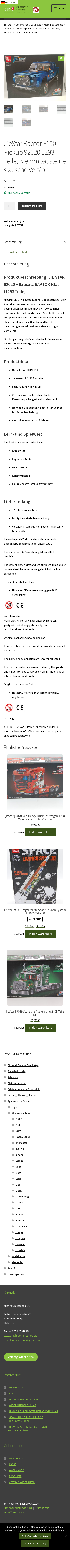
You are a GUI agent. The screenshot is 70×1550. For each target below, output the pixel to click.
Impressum (16, 1387)
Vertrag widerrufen (22, 1482)
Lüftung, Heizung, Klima (22, 1095)
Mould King (22, 1196)
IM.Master (21, 1143)
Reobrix (19, 1220)
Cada (18, 1125)
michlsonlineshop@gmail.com (23, 1340)
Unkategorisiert (17, 1274)
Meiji (18, 1184)
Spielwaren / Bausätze (28, 24)
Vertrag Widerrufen (21, 1357)
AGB (11, 1393)
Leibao (19, 1160)
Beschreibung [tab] (13, 242)
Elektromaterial (17, 1083)
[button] (61, 58)
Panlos (19, 1214)
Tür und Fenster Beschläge (23, 1065)
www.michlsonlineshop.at (20, 1335)
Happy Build (22, 1137)
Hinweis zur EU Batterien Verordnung (33, 1411)
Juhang (19, 1155)
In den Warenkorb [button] (40, 832)
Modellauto (18, 1256)
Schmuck (13, 1077)
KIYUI (18, 1172)
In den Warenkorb (32, 205)
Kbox (18, 1166)
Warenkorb (16, 1470)
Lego (14, 1107)
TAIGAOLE (21, 1226)
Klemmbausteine (53, 24)
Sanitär (12, 1268)
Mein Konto (16, 1458)
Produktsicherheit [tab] (15, 252)
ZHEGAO (20, 1244)
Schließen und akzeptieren (35, 1536)
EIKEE (18, 1119)
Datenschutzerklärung (24, 1399)
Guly (18, 1131)
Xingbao (20, 1238)
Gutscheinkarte (16, 1071)
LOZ (17, 1208)
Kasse (12, 1464)
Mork (18, 1190)
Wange (19, 1232)
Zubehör (20, 1250)
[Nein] (65, 1536)
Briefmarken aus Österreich (24, 1089)
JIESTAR (8, 28)
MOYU (19, 1202)
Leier (18, 1178)
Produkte (15, 1476)
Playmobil (17, 1262)
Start (10, 24)
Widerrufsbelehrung (22, 1405)
